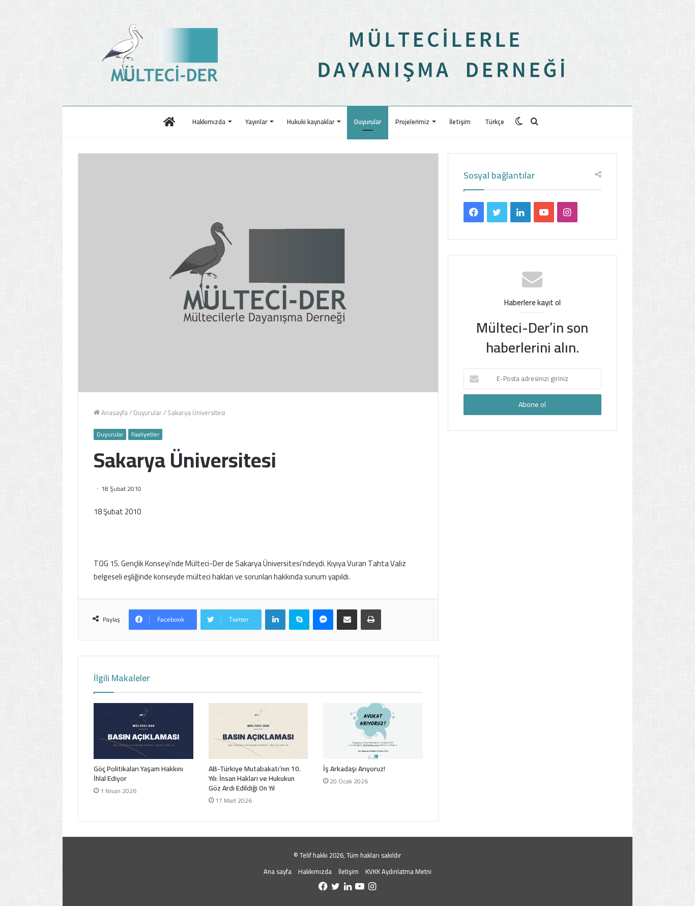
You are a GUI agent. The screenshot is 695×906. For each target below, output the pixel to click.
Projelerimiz (412, 121)
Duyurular (367, 121)
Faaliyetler (145, 434)
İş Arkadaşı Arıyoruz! (354, 768)
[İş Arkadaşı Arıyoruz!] (373, 731)
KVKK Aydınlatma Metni (398, 871)
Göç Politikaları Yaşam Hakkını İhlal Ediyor (138, 773)
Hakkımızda (208, 121)
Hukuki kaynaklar (310, 121)
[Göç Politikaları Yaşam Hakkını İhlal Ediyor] (143, 731)
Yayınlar (256, 121)
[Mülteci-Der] (163, 53)
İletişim (460, 121)
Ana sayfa (278, 871)
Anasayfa (114, 412)
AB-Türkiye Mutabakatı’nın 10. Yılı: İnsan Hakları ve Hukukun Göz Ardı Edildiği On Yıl (255, 778)
